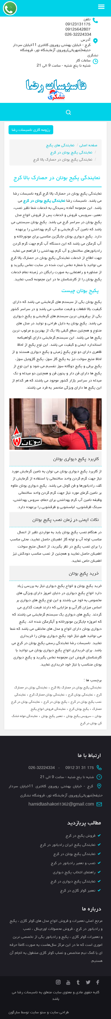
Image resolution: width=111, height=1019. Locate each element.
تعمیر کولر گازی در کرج (77, 890)
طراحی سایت (59, 1012)
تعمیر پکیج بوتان (52, 716)
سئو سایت (38, 1012)
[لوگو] (56, 86)
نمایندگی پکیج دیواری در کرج (73, 881)
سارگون (15, 1012)
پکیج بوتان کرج (79, 709)
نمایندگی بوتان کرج (80, 694)
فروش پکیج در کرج (80, 835)
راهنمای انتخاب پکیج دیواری (74, 872)
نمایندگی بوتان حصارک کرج (47, 694)
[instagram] (58, 981)
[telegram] (78, 981)
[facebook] (97, 981)
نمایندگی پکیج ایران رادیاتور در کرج (67, 844)
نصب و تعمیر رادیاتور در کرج (73, 863)
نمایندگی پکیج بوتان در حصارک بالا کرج (76, 687)
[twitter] (87, 981)
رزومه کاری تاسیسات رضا (31, 129)
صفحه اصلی (88, 145)
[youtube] (68, 981)
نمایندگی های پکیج (60, 145)
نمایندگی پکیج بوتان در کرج (71, 152)
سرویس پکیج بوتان (78, 716)
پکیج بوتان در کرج (55, 701)
